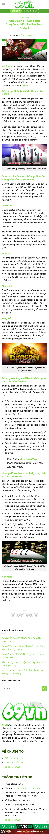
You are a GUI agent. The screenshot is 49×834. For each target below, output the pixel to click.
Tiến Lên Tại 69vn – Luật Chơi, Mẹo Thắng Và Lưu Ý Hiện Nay (24, 664)
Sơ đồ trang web (13, 767)
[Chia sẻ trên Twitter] (22, 615)
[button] (3, 4)
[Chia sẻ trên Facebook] (18, 615)
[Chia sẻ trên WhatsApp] (13, 615)
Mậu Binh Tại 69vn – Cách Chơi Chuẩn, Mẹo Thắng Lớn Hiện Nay (23, 672)
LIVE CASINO (24, 17)
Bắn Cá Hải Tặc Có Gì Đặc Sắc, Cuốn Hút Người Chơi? (22, 640)
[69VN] (24, 4)
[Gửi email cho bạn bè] (27, 615)
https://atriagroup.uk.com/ (27, 788)
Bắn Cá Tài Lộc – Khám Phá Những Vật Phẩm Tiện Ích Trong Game (23, 648)
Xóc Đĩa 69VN (28, 459)
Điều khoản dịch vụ (14, 758)
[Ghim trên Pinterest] (31, 615)
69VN (25, 85)
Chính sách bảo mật (14, 762)
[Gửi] (44, 688)
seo (37, 35)
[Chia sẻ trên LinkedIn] (36, 615)
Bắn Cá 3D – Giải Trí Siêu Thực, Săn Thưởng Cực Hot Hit (23, 656)
